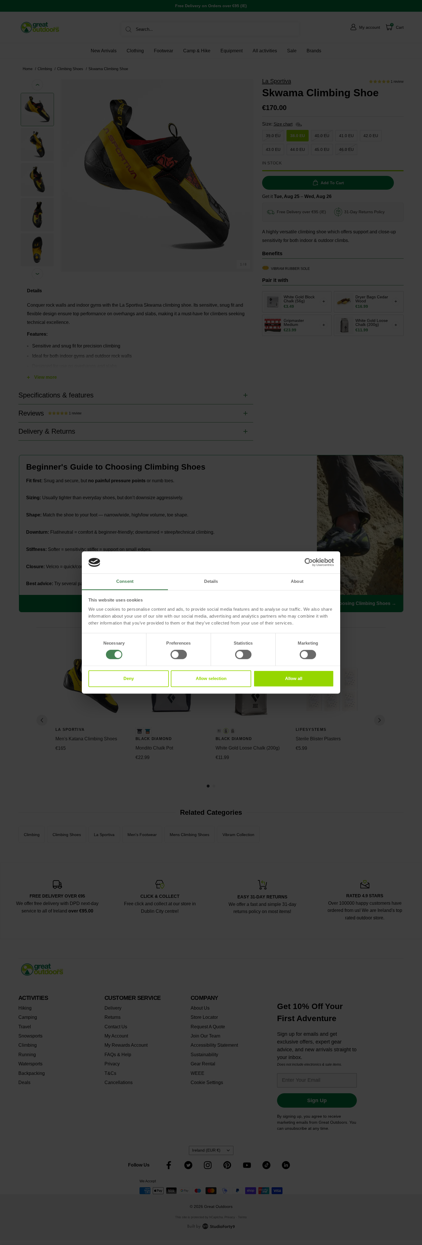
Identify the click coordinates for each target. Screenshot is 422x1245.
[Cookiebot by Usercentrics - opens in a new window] (309, 562)
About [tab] (297, 581)
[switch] (179, 654)
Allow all (293, 678)
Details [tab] (211, 581)
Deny (128, 678)
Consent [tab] (124, 581)
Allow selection (211, 678)
